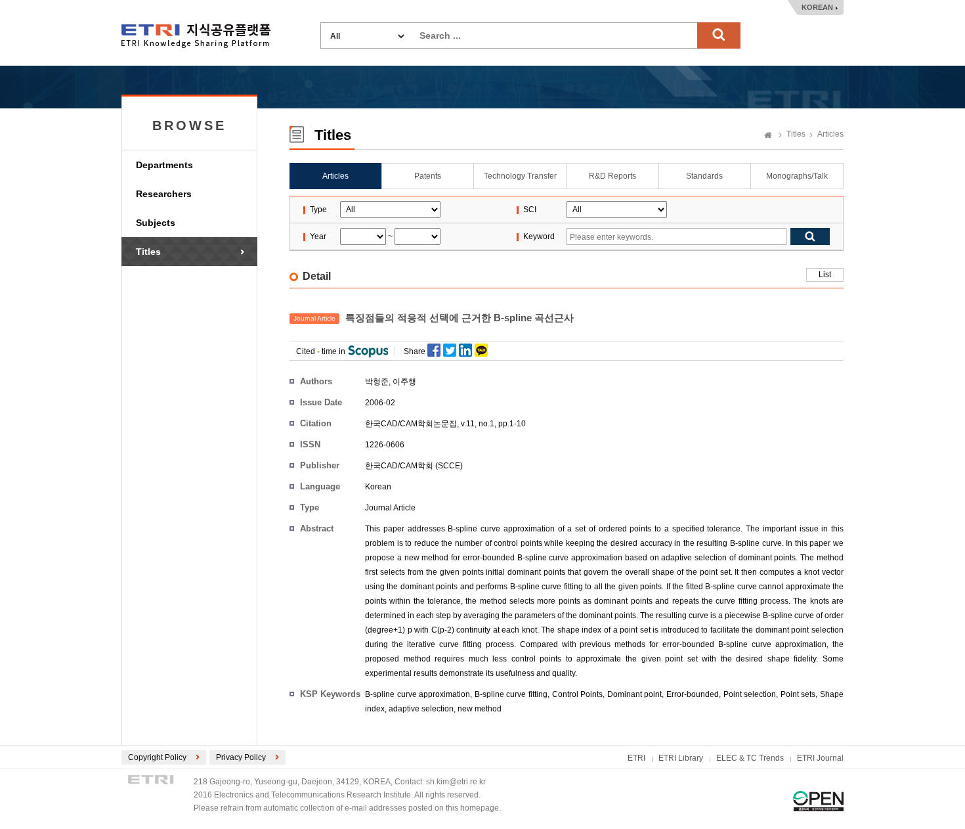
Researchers (164, 194)
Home (768, 136)
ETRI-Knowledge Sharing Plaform (195, 36)
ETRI (636, 758)
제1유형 (818, 801)
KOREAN (817, 7)
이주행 (404, 381)
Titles (148, 251)
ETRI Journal (820, 758)
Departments (164, 165)
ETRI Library (680, 758)
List (825, 274)
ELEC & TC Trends (750, 758)
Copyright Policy (157, 757)
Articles (830, 134)
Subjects (155, 222)
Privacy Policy (241, 757)
